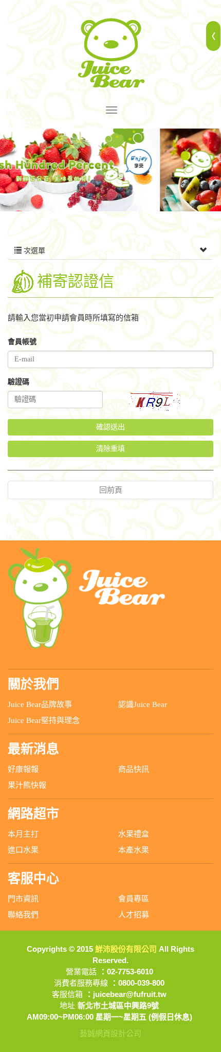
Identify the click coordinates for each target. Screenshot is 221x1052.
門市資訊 (23, 899)
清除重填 (110, 448)
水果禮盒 (133, 834)
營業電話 (81, 971)
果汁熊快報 (27, 785)
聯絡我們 (23, 915)
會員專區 (133, 899)
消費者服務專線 (81, 982)
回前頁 (110, 490)
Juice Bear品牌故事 (40, 704)
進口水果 (23, 850)
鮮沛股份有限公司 (110, 53)
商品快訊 (133, 769)
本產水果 (133, 850)
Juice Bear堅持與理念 (44, 720)
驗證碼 (18, 382)
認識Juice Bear (142, 704)
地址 (67, 1005)
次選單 (33, 251)
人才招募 (133, 915)
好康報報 (23, 769)
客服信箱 (67, 994)
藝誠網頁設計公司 (110, 1033)
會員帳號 (22, 342)
